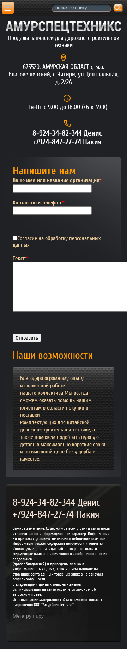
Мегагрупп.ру (28, 616)
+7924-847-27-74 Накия (67, 142)
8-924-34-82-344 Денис (67, 133)
